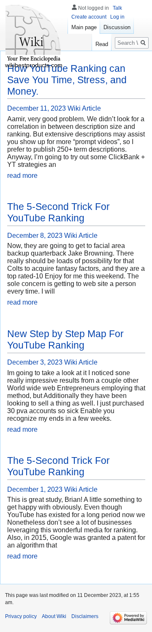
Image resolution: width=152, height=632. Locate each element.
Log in (117, 17)
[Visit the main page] (34, 34)
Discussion (116, 27)
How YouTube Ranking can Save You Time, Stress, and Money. (67, 80)
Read (101, 44)
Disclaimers (84, 616)
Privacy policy (21, 616)
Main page (84, 27)
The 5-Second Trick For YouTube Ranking (58, 212)
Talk (117, 8)
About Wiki (54, 616)
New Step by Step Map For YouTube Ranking (65, 339)
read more (22, 175)
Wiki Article (84, 108)
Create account (88, 17)
